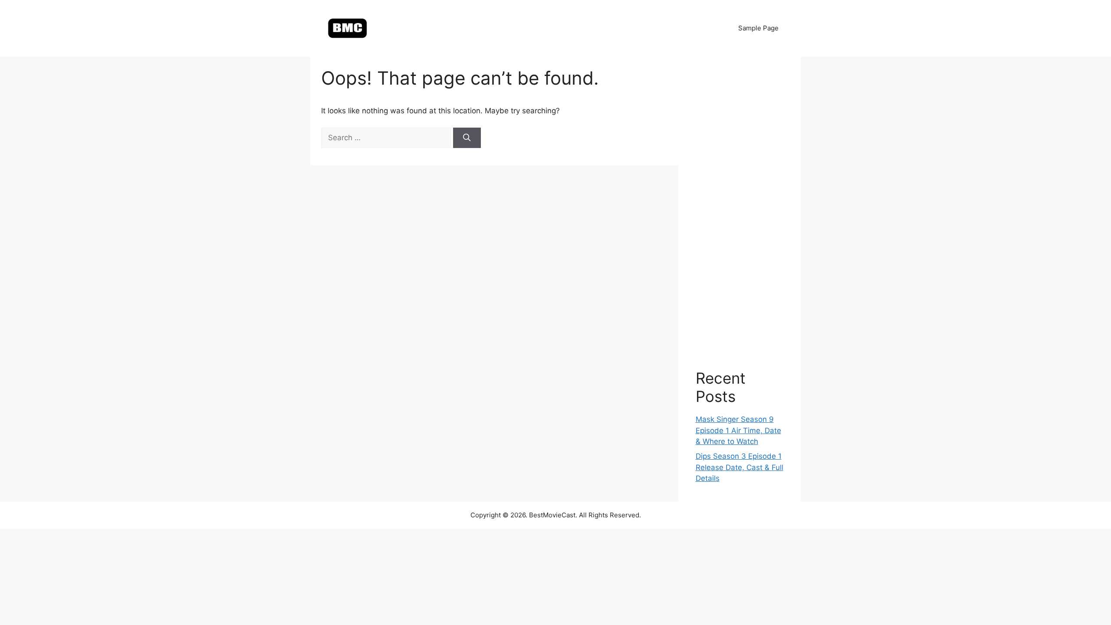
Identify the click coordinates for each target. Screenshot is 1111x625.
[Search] (467, 138)
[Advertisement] (740, 204)
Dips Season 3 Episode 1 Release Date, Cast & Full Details (739, 467)
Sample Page (758, 28)
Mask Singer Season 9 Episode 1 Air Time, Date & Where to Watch (738, 430)
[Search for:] (387, 137)
